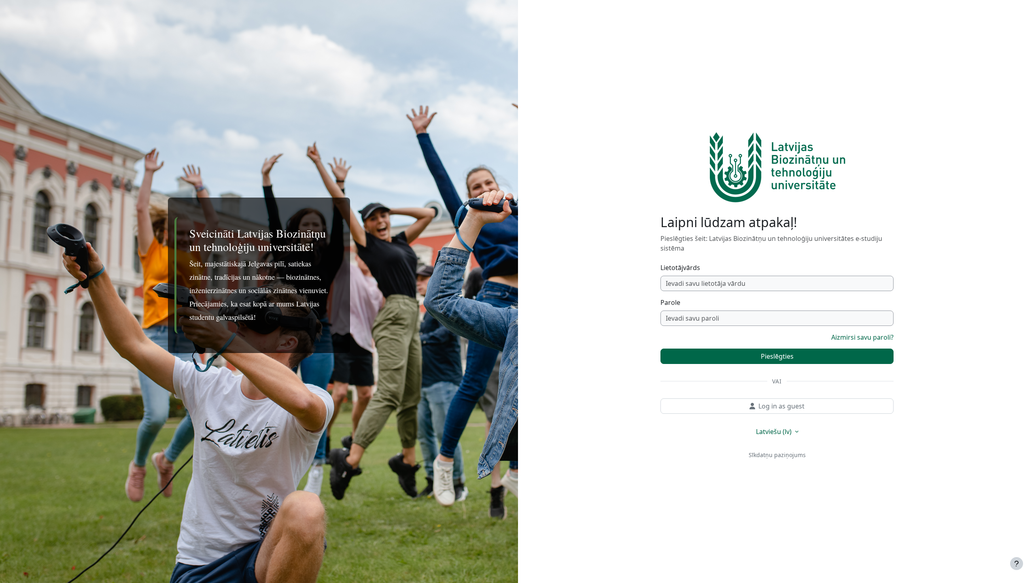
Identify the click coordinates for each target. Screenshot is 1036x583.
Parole (670, 302)
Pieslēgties (777, 356)
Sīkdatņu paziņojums (777, 455)
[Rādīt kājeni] (1016, 563)
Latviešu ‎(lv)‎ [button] (774, 431)
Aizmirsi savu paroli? (862, 337)
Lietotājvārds (680, 267)
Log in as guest (781, 406)
